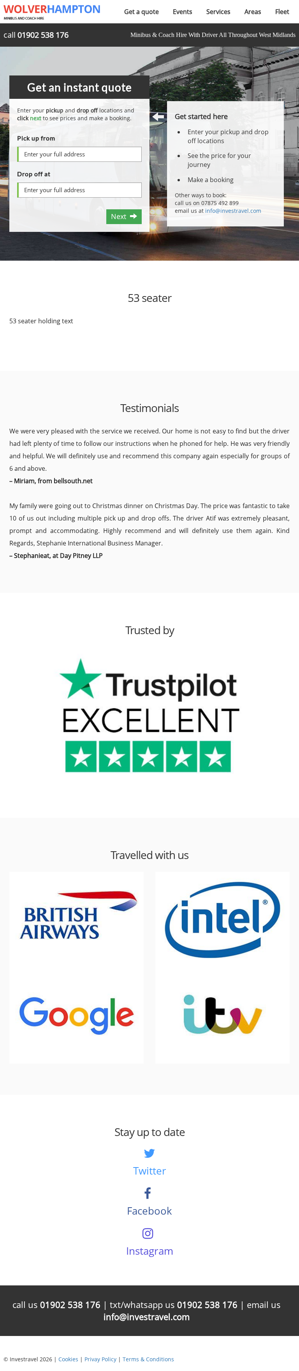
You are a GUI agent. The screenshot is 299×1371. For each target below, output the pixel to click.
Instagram (149, 1251)
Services (218, 11)
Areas (252, 11)
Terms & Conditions (148, 1359)
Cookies (68, 1359)
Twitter (149, 1171)
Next (120, 216)
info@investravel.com (233, 210)
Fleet (282, 11)
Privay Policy (100, 1359)
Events (182, 11)
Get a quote (141, 11)
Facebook (149, 1211)
